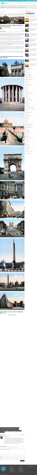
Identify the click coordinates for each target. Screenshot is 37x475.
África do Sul (27, 72)
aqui (5, 313)
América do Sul (31, 28)
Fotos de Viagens (18, 28)
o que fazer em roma (16, 427)
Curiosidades (27, 98)
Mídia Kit (11, 466)
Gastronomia (27, 115)
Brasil (35, 28)
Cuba (26, 96)
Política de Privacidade (12, 471)
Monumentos (27, 132)
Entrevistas (27, 103)
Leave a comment (2, 29)
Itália (22, 28)
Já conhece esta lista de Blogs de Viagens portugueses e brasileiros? (33, 20)
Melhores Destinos (28, 127)
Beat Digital (20, 467)
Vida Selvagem (27, 153)
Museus (26, 134)
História (21, 28)
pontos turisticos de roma (15, 429)
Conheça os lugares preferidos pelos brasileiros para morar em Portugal (33, 45)
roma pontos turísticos (18, 430)
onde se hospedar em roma (3, 429)
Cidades (14, 28)
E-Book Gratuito (12, 467)
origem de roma (10, 429)
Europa (16, 28)
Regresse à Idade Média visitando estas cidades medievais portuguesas (32, 40)
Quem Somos (20, 466)
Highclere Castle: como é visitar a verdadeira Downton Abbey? (32, 60)
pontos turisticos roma (10, 430)
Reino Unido (27, 146)
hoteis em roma (7, 427)
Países (26, 139)
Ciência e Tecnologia (28, 93)
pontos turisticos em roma (3, 430)
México (26, 129)
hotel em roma (11, 427)
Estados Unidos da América (29, 108)
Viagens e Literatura (28, 151)
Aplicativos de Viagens (28, 79)
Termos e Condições (12, 470)
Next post (22, 11)
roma (14, 430)
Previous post (2, 11)
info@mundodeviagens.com (31, 466)
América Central (27, 74)
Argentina (26, 81)
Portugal (26, 141)
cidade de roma (2, 427)
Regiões (26, 144)
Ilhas (26, 120)
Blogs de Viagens (28, 84)
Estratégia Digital (21, 470)
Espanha (26, 105)
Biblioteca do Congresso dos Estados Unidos (14, 46)
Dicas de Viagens (32, 18)
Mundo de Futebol (21, 471)
